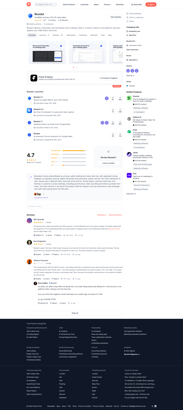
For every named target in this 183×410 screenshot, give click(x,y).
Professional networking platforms (71, 354)
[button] (110, 35)
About (64, 406)
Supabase (62, 397)
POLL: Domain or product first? (135, 377)
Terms (74, 406)
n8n (60, 377)
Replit (94, 391)
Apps (58, 406)
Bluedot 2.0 (38, 109)
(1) (39, 235)
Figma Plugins (31, 391)
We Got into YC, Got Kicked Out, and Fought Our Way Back (140, 384)
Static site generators (34, 394)
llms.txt (116, 406)
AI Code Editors (32, 337)
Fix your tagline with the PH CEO (136, 397)
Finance (94, 347)
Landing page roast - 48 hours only (137, 394)
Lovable (62, 374)
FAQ (69, 406)
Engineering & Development (37, 328)
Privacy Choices (98, 406)
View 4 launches (132, 50)
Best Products (69, 4)
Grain (135, 130)
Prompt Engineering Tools (68, 337)
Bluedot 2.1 (38, 97)
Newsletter (51, 406)
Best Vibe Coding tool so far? (135, 391)
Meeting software (35, 24)
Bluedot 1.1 (38, 121)
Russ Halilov (43, 283)
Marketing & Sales (130, 328)
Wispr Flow (96, 384)
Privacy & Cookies (84, 406)
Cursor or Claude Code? (133, 374)
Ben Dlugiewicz (40, 241)
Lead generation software (133, 331)
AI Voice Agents (129, 351)
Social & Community (66, 347)
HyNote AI (137, 117)
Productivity (96, 328)
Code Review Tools (33, 384)
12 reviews (52, 20)
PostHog (62, 384)
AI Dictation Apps (33, 377)
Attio (60, 380)
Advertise (120, 4)
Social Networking (65, 351)
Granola (136, 96)
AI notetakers (48, 24)
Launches (84, 4)
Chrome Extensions (141, 185)
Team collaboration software (101, 337)
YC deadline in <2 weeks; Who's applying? (139, 380)
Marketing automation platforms (135, 334)
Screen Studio (97, 377)
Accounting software (99, 351)
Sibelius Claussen (41, 260)
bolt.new (95, 380)
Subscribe (138, 4)
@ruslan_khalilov (114, 229)
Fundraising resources (99, 354)
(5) (44, 303)
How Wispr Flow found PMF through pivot (139, 387)
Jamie (135, 153)
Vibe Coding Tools (33, 331)
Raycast (62, 394)
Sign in (152, 4)
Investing (95, 357)
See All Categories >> (132, 354)
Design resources (33, 354)
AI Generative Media (34, 360)
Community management (68, 357)
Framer (94, 387)
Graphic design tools (34, 357)
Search (94, 340)
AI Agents (127, 347)
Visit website (115, 17)
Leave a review (108, 163)
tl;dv (134, 173)
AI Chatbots (63, 331)
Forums (107, 4)
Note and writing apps (143, 164)
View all (75, 313)
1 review (48, 222)
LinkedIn (132, 86)
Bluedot (37, 134)
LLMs (61, 328)
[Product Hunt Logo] (29, 4)
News (96, 4)
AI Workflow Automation (100, 343)
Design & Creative (33, 347)
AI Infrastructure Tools (66, 334)
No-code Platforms (33, 387)
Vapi (60, 387)
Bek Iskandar (39, 219)
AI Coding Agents (33, 334)
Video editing (31, 351)
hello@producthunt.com (137, 406)
